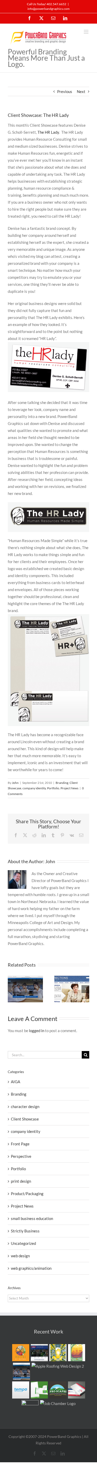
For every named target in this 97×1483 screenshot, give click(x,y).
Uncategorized (23, 1243)
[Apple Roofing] (58, 1366)
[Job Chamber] (58, 1403)
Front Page (20, 1143)
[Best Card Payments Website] (22, 1371)
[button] (12, 989)
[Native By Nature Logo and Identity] (20, 1352)
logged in (36, 1030)
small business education (32, 1218)
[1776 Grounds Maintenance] (76, 1390)
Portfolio (53, 788)
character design (25, 1106)
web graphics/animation (31, 1268)
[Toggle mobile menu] (86, 31)
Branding (62, 783)
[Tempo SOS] (20, 1390)
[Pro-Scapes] (58, 1390)
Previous (64, 91)
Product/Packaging (27, 1193)
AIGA (15, 1081)
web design (20, 1255)
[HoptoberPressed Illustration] (58, 1352)
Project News (69, 788)
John (15, 783)
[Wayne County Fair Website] (39, 1352)
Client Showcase (25, 1119)
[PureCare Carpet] (39, 1390)
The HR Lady (48, 132)
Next (81, 91)
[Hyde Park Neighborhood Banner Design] (76, 1352)
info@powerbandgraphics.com (48, 9)
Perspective (21, 1156)
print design (21, 1181)
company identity (34, 788)
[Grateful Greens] (30, 1408)
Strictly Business (25, 1231)
